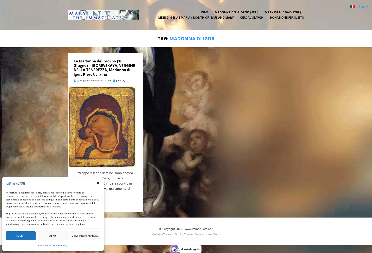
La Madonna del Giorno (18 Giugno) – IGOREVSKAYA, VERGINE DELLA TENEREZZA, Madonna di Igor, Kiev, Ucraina (104, 68)
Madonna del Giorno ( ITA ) (236, 12)
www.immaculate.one (199, 229)
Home (204, 12)
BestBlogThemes (184, 234)
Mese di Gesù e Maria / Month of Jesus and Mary (196, 17)
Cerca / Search (251, 17)
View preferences (85, 235)
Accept (21, 235)
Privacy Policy (60, 245)
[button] (98, 183)
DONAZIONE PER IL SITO (287, 17)
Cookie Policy (44, 245)
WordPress (214, 234)
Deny (53, 235)
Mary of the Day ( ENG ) (283, 12)
